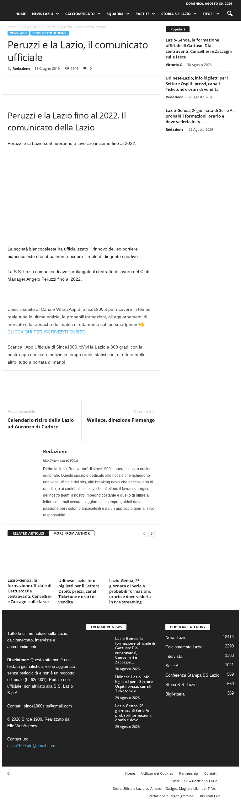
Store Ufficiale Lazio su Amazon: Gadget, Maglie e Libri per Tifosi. (165, 788)
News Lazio (42, 13)
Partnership (188, 773)
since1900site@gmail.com (48, 706)
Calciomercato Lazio (183, 647)
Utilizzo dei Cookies (157, 773)
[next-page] (151, 533)
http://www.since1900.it (60, 460)
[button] (230, 14)
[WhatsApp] (57, 85)
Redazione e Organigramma (171, 796)
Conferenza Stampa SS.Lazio (192, 675)
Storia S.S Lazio (176, 13)
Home (20, 13)
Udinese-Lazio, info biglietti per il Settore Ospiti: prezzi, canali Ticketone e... (134, 684)
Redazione (21, 68)
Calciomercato (80, 13)
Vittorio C (174, 64)
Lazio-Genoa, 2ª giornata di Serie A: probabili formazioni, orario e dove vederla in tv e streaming (130, 591)
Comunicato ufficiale (50, 33)
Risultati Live (210, 796)
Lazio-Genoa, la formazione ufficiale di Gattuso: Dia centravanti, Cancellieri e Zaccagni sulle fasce (30, 590)
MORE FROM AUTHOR (71, 533)
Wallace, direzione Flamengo (121, 420)
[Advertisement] (81, 199)
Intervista (173, 656)
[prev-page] (144, 533)
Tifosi (208, 13)
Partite (142, 13)
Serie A (172, 665)
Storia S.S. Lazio (180, 684)
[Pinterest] (42, 85)
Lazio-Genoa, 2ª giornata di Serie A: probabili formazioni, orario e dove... (133, 713)
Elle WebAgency (22, 725)
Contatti (210, 773)
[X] (28, 85)
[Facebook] (14, 85)
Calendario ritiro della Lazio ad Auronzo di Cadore (41, 423)
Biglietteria (175, 694)
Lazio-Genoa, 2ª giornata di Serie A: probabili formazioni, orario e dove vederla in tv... (200, 115)
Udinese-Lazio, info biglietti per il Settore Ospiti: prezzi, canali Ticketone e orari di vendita (78, 591)
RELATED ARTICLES (28, 533)
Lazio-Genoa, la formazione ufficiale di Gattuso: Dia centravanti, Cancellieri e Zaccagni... (135, 650)
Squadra (115, 13)
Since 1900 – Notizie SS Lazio (194, 780)
